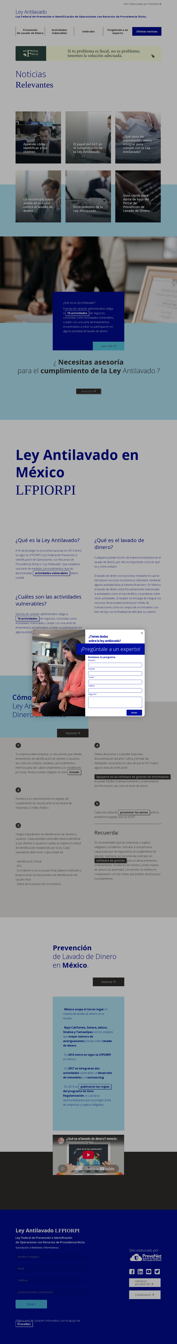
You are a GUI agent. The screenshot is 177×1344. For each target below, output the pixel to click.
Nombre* (92, 660)
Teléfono (91, 685)
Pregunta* (92, 694)
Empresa (91, 668)
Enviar (134, 712)
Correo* (91, 677)
